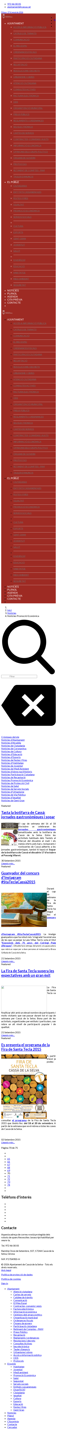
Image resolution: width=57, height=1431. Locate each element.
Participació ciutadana (27, 58)
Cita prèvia (14, 299)
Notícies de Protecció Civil (15, 783)
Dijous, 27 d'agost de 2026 (12, 12)
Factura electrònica (26, 95)
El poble (13, 182)
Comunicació (21, 39)
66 (8, 1161)
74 (8, 1184)
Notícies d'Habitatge (12, 762)
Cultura (18, 226)
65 (8, 1158)
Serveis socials (22, 217)
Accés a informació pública (29, 27)
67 (8, 1164)
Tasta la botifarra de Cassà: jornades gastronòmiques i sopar (28, 814)
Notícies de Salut (10, 786)
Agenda (12, 296)
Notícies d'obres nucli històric (16, 771)
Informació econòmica (27, 145)
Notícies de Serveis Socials (15, 788)
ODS (15, 102)
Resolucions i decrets (26, 70)
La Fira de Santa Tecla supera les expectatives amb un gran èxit (27, 973)
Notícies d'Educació (11, 754)
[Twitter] (55, 20)
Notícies (13, 290)
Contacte (14, 302)
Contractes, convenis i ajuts (30, 139)
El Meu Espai (20, 45)
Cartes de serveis (23, 133)
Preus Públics (21, 114)
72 (8, 1179)
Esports (18, 232)
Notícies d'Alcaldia (11, 742)
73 (8, 1181)
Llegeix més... (8, 863)
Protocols (20, 164)
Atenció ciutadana (24, 83)
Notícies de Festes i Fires (14, 760)
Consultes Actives (24, 89)
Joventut (19, 244)
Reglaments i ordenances (28, 120)
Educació (19, 266)
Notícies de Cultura (11, 751)
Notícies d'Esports (11, 757)
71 (8, 1176)
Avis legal (6, 1270)
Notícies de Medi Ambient (15, 768)
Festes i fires (20, 198)
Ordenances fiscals (25, 52)
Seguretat (19, 285)
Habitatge (19, 272)
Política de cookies (11, 1278)
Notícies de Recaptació (13, 777)
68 (8, 1167)
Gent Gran (19, 238)
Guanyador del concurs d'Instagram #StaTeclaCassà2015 (20, 877)
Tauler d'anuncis (23, 176)
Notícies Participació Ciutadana (18, 774)
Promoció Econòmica (26, 210)
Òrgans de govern (24, 158)
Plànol (12, 293)
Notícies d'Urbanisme (12, 791)
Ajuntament (15, 23)
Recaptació (20, 64)
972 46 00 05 (14, 3)
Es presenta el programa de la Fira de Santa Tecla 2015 (25, 1047)
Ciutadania (20, 186)
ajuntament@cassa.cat (19, 6)
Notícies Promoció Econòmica (17, 780)
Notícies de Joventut (12, 765)
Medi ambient (21, 278)
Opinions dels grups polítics (30, 151)
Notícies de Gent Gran (12, 800)
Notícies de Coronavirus (13, 748)
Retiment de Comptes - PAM (29, 170)
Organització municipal (28, 108)
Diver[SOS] (19, 260)
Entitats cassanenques (27, 192)
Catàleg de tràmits (24, 33)
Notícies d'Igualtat (11, 797)
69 (8, 1170)
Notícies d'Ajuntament (13, 739)
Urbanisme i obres (23, 77)
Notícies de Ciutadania (13, 745)
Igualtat (18, 204)
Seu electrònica (23, 126)
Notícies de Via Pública (13, 794)
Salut (16, 251)
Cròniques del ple (10, 736)
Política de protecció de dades (17, 1274)
